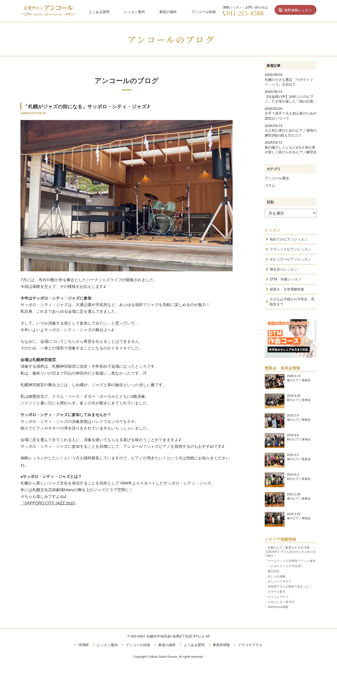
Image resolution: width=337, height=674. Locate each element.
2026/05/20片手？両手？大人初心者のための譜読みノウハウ (291, 113)
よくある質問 (99, 11)
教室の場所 (168, 11)
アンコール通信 (277, 177)
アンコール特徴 (203, 11)
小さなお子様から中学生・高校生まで (292, 301)
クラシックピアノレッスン (290, 248)
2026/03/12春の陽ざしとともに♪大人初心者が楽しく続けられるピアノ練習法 (291, 147)
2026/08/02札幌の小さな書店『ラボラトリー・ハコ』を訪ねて (289, 79)
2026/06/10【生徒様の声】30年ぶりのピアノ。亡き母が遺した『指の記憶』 (291, 96)
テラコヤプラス (250, 644)
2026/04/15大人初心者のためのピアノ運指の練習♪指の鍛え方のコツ (291, 130)
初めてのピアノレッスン (289, 239)
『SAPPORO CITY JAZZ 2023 (47, 503)
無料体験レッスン (298, 9)
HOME (83, 644)
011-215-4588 (245, 13)
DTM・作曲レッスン (285, 279)
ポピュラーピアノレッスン (290, 259)
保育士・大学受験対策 (287, 289)
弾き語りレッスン (283, 269)
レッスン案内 (134, 11)
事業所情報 (221, 644)
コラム (270, 185)
